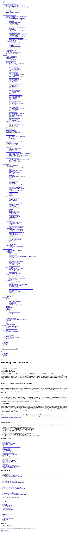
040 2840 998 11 (6, 494)
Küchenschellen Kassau (14, 182)
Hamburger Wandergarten (11, 131)
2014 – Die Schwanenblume (15, 79)
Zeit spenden (11, 260)
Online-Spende (12, 283)
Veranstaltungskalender (11, 50)
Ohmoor (10, 189)
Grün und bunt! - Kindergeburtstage (16, 25)
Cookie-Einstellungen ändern (9, 525)
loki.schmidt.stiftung (7, 506)
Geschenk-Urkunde (13, 272)
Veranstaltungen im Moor (14, 154)
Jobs (7, 323)
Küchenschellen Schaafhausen (15, 187)
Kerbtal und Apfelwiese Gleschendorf (17, 176)
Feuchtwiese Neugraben (14, 204)
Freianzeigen (11, 292)
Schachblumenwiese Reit (14, 212)
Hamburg (8, 196)
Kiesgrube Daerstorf (13, 173)
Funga (10, 11)
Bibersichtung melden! (13, 150)
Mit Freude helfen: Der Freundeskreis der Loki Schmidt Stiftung (22, 256)
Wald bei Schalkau (13, 241)
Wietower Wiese (12, 244)
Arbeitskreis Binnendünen (11, 57)
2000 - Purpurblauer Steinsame (15, 96)
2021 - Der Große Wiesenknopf (15, 70)
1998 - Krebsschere (13, 98)
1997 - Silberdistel (12, 99)
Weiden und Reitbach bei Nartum (16, 186)
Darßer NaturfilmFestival (11, 53)
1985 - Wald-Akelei (13, 114)
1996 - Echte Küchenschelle (15, 101)
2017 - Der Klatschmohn (14, 75)
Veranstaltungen (6, 2)
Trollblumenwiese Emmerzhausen (16, 227)
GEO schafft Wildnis (10, 129)
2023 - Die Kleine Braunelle (15, 68)
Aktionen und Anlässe (13, 286)
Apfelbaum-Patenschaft (14, 269)
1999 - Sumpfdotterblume (14, 97)
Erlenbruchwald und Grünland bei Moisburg (18, 184)
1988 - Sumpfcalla (12, 110)
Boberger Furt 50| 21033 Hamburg (10, 481)
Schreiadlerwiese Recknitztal (15, 239)
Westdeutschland (9, 221)
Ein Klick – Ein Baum (13, 126)
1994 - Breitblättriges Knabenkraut (16, 103)
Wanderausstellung (13, 125)
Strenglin (10, 193)
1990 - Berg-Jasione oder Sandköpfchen (17, 108)
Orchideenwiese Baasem (14, 224)
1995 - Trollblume (12, 102)
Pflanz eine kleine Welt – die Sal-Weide (14, 156)
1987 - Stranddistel (13, 112)
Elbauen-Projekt (9, 122)
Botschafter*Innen (10, 307)
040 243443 (5, 476)
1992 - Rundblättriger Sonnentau (16, 106)
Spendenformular (9, 251)
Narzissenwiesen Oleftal (14, 223)
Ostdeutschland (9, 228)
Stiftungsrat (8, 309)
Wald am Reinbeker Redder (14, 216)
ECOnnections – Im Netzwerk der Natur (14, 121)
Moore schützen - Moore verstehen (13, 152)
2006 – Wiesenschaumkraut (14, 89)
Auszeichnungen (12, 303)
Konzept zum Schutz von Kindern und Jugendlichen (17, 319)
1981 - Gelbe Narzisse (13, 119)
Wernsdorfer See (12, 243)
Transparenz (8, 320)
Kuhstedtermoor (12, 183)
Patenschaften (11, 45)
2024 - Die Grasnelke (13, 67)
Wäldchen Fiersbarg (13, 217)
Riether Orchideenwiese (14, 236)
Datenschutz (5, 515)
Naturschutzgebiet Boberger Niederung (17, 19)
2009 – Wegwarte (12, 85)
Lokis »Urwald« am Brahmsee (15, 170)
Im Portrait (11, 313)
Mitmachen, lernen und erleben (9, 15)
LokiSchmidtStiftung (7, 505)
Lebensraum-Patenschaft (14, 270)
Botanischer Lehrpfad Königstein (16, 247)
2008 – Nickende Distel (14, 86)
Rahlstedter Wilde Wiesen (14, 211)
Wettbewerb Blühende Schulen (12, 158)
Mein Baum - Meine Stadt (11, 146)
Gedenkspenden (12, 258)
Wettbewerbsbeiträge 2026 (14, 161)
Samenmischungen (10, 335)
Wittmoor (11, 195)
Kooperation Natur (13, 290)
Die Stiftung (5, 297)
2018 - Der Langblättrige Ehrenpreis (16, 74)
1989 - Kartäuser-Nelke (14, 109)
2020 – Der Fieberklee (13, 72)
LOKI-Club (8, 142)
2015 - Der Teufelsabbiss (14, 78)
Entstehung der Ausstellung (14, 44)
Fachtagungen (9, 13)
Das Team (8, 306)
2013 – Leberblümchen (14, 80)
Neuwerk (11, 209)
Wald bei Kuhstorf (12, 240)
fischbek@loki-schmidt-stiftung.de (17, 488)
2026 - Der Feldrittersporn (14, 64)
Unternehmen (9, 280)
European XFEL (12, 139)
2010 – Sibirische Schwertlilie (15, 84)
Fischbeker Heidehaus (10, 29)
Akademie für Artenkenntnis (12, 6)
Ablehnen (3, 531)
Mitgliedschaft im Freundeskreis (15, 273)
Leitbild (7, 316)
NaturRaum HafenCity (11, 41)
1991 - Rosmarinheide (13, 107)
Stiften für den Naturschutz (14, 266)
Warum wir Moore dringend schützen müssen (18, 155)
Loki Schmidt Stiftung (8, 509)
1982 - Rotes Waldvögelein (14, 118)
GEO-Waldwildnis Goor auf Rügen (16, 232)
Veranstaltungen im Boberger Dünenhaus (17, 27)
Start (4, 1)
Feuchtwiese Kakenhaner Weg (15, 203)
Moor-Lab (8, 133)
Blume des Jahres (9, 62)
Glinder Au (11, 177)
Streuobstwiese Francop (14, 213)
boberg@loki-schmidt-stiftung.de (17, 482)
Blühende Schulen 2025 (14, 162)
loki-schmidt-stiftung (7, 508)
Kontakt (5, 340)
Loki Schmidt (9, 300)
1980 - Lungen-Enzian (13, 120)
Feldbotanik (11, 8)
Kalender (8, 332)
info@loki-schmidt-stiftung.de (15, 476)
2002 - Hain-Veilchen (13, 93)
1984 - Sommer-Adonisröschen (15, 115)
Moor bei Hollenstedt (13, 181)
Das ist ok (8, 531)
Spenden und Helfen (7, 249)
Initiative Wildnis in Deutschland (13, 132)
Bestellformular (9, 338)
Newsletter (5, 325)
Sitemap (5, 514)
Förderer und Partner (10, 324)
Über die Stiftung (7, 517)
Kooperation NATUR (10, 135)
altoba (10, 137)
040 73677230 (6, 488)
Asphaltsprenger (9, 58)
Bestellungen (6, 330)
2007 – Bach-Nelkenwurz (14, 87)
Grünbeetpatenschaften (11, 130)
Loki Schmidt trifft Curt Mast (12, 144)
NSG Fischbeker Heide (14, 32)
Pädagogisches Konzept (11, 318)
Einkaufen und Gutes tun (14, 262)
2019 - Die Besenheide (13, 73)
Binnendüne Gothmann (11, 61)
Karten (7, 333)
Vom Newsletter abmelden (11, 329)
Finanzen (8, 321)
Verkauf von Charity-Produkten (15, 285)
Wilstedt (10, 194)
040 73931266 (6, 482)
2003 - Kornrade (12, 92)
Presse (4, 345)
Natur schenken (9, 267)
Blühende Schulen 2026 (14, 160)
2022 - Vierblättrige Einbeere (15, 69)
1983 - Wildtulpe (12, 116)
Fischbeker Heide (12, 206)
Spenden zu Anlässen (13, 257)
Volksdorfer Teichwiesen (14, 215)
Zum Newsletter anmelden (11, 327)
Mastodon (5, 504)
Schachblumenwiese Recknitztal (15, 238)
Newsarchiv (8, 314)
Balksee (10, 169)
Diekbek (10, 201)
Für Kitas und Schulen (13, 23)
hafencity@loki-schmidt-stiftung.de (18, 494)
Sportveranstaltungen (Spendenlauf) (16, 276)
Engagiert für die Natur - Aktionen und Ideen (18, 293)
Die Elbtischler (12, 138)
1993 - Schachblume (13, 104)
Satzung (7, 308)
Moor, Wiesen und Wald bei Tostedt (16, 188)
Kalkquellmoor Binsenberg (14, 234)
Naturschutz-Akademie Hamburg (10, 4)
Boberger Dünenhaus (10, 17)
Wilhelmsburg (12, 218)
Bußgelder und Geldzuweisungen (16, 261)
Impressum (5, 519)
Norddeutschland (9, 166)
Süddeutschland (9, 245)
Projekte (5, 55)
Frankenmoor (11, 175)
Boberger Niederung (13, 200)
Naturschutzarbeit (12, 28)
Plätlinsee (11, 235)
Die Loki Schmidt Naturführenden (13, 52)
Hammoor (11, 178)
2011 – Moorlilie (12, 82)
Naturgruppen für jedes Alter (15, 24)
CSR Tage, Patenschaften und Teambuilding (18, 284)
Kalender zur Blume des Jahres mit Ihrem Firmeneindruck (21, 289)
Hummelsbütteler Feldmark (14, 207)
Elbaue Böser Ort (12, 171)
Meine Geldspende (13, 255)
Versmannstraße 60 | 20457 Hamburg (11, 475)
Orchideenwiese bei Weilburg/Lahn (16, 226)
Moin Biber (8, 147)
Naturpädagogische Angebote (15, 22)
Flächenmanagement (10, 127)
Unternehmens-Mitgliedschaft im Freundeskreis (19, 287)
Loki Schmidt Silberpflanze (12, 143)
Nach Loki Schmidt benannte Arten (16, 304)
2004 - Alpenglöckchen (14, 91)
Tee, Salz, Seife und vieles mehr (13, 337)
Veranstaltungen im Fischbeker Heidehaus (17, 39)
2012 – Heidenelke (13, 81)
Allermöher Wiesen (13, 199)
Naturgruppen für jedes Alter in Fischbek (17, 36)
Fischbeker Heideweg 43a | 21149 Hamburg (12, 487)
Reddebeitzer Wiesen (13, 192)
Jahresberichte (9, 315)
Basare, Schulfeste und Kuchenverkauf (17, 278)
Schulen (7, 274)
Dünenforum (11, 21)
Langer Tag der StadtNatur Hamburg (14, 141)
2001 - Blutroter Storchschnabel (15, 95)
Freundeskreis (9, 51)
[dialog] (34, 530)
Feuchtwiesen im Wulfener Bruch (16, 230)
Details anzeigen (4, 530)
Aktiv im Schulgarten (13, 279)
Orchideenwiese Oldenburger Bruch (16, 190)
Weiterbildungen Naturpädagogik (13, 12)
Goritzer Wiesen (12, 233)
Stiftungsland (6, 164)
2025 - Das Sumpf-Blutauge (15, 65)
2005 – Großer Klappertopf (14, 90)
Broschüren (8, 336)
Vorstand (8, 310)
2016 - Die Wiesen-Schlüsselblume (16, 76)
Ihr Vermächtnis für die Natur (15, 264)
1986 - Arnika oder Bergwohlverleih (16, 113)
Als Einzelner (9, 252)
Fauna (10, 10)
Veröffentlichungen (13, 302)
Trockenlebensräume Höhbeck (15, 179)
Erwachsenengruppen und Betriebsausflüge (18, 34)
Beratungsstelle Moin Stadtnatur (13, 59)
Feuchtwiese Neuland (13, 205)
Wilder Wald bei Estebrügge (15, 172)
